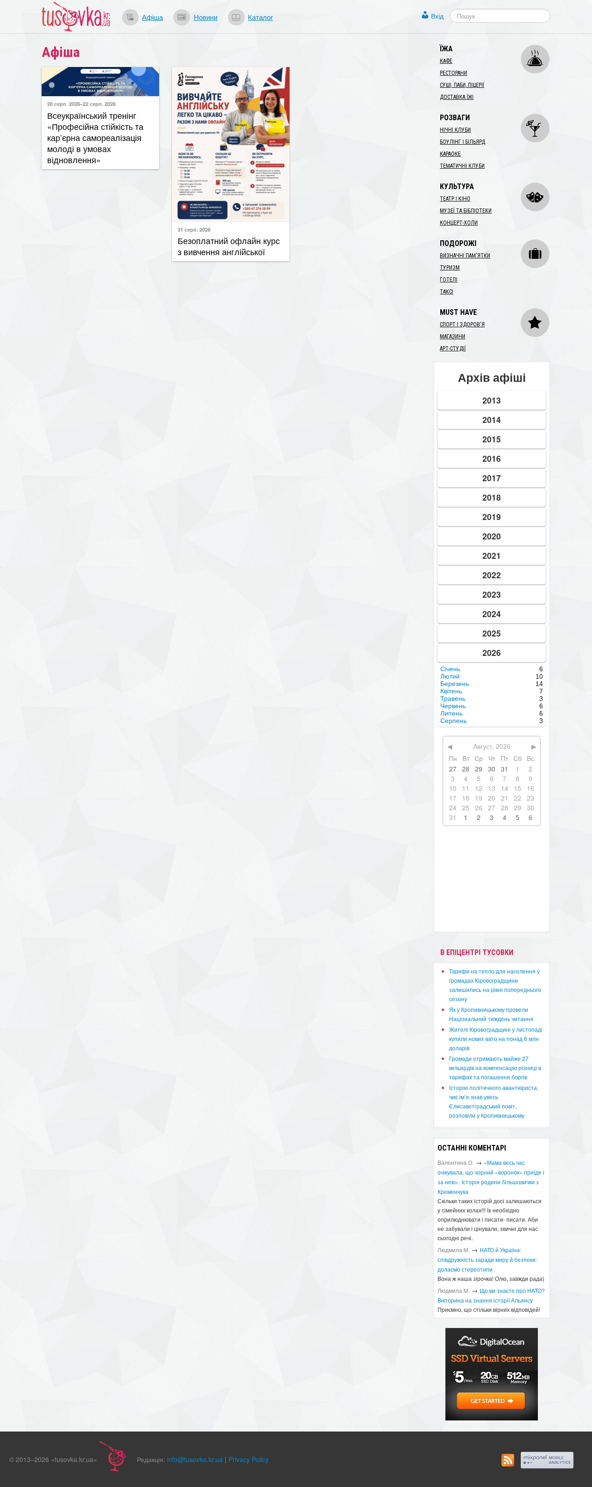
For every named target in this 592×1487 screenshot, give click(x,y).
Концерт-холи (459, 223)
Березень (454, 683)
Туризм (450, 267)
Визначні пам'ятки (465, 255)
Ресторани (453, 73)
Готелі (448, 279)
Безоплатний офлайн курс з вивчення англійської (229, 246)
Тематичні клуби (462, 166)
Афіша (152, 17)
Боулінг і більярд (462, 142)
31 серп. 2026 (194, 229)
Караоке (450, 154)
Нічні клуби (455, 130)
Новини (205, 17)
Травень (452, 698)
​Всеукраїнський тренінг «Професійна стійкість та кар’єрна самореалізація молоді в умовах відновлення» (95, 137)
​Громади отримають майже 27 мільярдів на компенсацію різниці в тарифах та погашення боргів (495, 1067)
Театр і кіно (455, 199)
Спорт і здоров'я (462, 324)
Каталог (260, 17)
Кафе (446, 61)
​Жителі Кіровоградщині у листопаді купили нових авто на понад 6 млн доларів (496, 1038)
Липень (451, 713)
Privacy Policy (248, 1459)
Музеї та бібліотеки (466, 211)
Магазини (452, 336)
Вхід (437, 15)
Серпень (453, 720)
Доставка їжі (457, 97)
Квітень (451, 691)
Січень (450, 669)
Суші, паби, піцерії (462, 85)
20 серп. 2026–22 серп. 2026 (81, 103)
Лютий (450, 676)
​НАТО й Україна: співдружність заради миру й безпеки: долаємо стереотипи (487, 1259)
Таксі (446, 291)
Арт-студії (453, 348)
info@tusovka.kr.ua (195, 1459)
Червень (453, 706)
